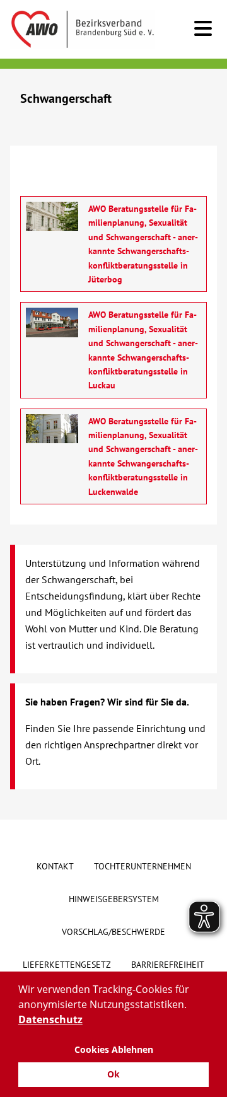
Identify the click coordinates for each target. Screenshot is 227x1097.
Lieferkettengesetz (67, 964)
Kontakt (55, 866)
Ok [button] (113, 1074)
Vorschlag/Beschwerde (113, 931)
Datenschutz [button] (50, 1019)
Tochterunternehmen (142, 866)
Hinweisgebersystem (114, 899)
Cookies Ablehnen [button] (113, 1049)
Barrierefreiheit (167, 964)
